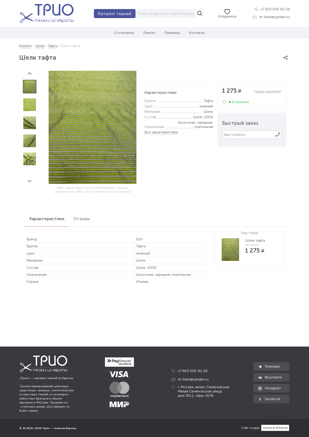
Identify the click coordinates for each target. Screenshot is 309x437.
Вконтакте (273, 377)
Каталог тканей (114, 13)
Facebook (272, 399)
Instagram (272, 388)
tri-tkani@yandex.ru (274, 17)
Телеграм (272, 366)
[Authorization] (20, 428)
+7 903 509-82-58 (274, 9)
